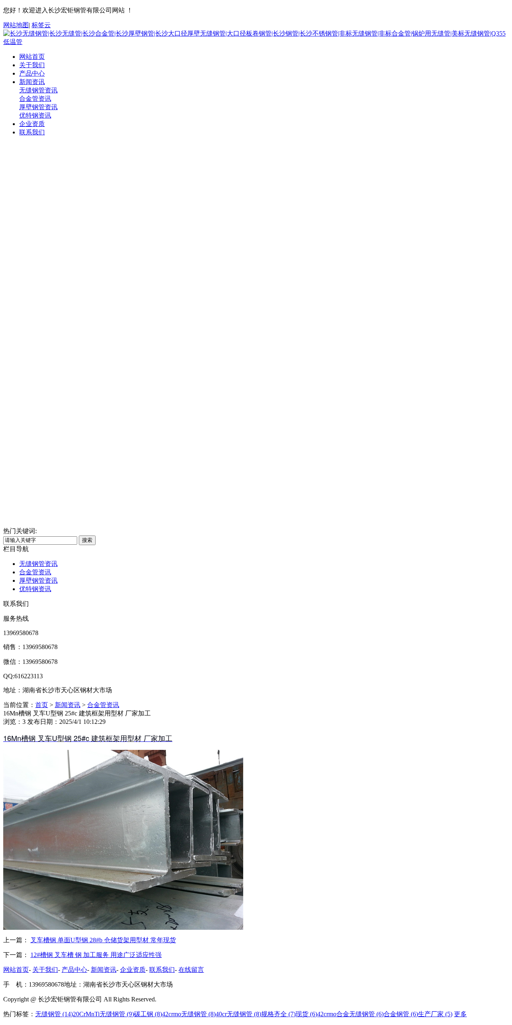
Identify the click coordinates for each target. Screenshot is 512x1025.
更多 (460, 1014)
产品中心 (32, 73)
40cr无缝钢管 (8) (238, 1014)
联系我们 (32, 132)
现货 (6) (306, 1014)
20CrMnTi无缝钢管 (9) (103, 1014)
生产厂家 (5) (435, 1014)
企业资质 (32, 123)
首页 (41, 704)
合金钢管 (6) (401, 1014)
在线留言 (191, 969)
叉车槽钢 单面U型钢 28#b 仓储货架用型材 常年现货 (103, 940)
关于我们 (32, 65)
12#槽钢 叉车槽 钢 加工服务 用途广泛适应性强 (96, 954)
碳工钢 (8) (148, 1014)
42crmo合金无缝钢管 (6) (350, 1014)
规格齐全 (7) (278, 1014)
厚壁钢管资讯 (38, 107)
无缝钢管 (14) (54, 1014)
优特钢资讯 (35, 115)
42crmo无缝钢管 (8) (189, 1014)
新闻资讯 (32, 81)
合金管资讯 (35, 98)
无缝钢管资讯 (38, 90)
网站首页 (32, 56)
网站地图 (16, 25)
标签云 (41, 25)
